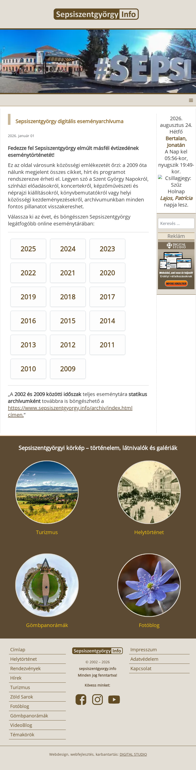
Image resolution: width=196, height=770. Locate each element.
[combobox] (176, 223)
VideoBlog (21, 725)
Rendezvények (25, 668)
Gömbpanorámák (29, 716)
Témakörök (22, 734)
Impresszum (143, 649)
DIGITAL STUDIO (133, 754)
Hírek (15, 678)
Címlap (17, 649)
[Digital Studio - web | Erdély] (176, 263)
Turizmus (20, 687)
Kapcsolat (140, 668)
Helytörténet (23, 659)
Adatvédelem (144, 659)
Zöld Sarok (21, 697)
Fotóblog (19, 706)
